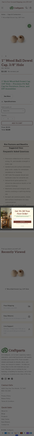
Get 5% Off (22, 221)
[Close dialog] (32, 208)
